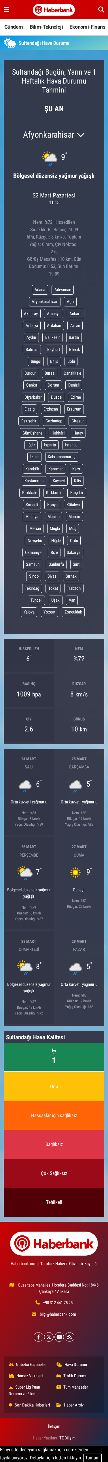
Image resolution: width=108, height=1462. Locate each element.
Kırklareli (53, 492)
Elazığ (29, 409)
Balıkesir (52, 337)
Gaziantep (54, 421)
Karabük (32, 469)
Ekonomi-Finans (87, 27)
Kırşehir (77, 492)
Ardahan (54, 325)
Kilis (77, 480)
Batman (32, 349)
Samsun (32, 564)
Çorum (53, 385)
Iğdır (31, 445)
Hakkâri (58, 433)
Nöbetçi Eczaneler (31, 1364)
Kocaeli (32, 504)
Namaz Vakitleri (29, 1375)
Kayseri (59, 480)
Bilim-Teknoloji (46, 27)
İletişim (54, 1426)
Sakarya (73, 552)
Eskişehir (29, 421)
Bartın (74, 337)
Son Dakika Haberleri (32, 1405)
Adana (40, 289)
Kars (76, 469)
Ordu (74, 540)
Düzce (56, 397)
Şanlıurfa (56, 564)
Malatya (31, 516)
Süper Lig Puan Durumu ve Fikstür (24, 1390)
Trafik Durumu (75, 1375)
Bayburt (53, 349)
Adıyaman (62, 289)
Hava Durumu (76, 1364)
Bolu (71, 361)
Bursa (49, 373)
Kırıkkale (29, 492)
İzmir (34, 456)
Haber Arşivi (74, 1405)
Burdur (30, 373)
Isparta (50, 445)
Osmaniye (33, 552)
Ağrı (70, 301)
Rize (54, 552)
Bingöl (36, 361)
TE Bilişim (67, 1438)
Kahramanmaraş (61, 456)
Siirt (76, 564)
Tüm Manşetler (75, 1387)
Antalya (32, 325)
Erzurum (74, 409)
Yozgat (49, 612)
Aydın (31, 337)
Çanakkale (72, 373)
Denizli (73, 385)
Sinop (34, 576)
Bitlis (54, 361)
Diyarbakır (33, 397)
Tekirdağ (32, 588)
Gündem (13, 27)
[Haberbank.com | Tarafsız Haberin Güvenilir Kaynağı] (54, 10)
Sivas (52, 576)
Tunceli (36, 600)
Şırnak (71, 576)
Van (72, 600)
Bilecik (74, 349)
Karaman (55, 469)
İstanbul (71, 445)
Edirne (76, 397)
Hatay (78, 433)
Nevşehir (35, 540)
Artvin (75, 325)
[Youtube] (59, 1337)
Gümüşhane (32, 433)
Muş (72, 528)
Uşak (55, 600)
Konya (52, 504)
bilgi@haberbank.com (58, 1314)
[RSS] (69, 1337)
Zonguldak (73, 612)
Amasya (53, 313)
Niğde (56, 540)
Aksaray (31, 313)
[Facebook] (38, 1337)
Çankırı (32, 385)
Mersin (35, 528)
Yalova (29, 612)
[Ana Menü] (6, 9)
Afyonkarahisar (45, 301)
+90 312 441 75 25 (58, 1302)
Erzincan (50, 409)
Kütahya (73, 504)
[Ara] (101, 9)
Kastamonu (33, 480)
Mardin (74, 516)
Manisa (54, 516)
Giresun (77, 421)
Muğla (55, 528)
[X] (49, 1337)
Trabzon (74, 588)
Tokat (53, 588)
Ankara (75, 313)
